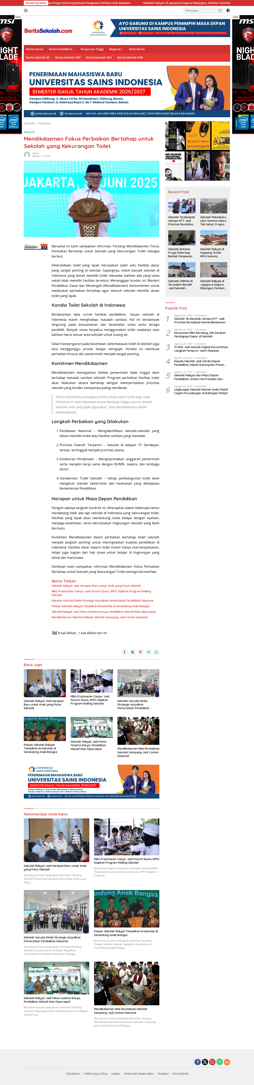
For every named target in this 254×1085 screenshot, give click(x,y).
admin (35, 153)
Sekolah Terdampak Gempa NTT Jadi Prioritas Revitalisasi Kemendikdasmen (181, 220)
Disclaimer (73, 1073)
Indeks (116, 1073)
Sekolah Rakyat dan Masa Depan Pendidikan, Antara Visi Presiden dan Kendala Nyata (198, 377)
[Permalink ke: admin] (27, 154)
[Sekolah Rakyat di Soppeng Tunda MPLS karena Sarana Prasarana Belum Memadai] (213, 237)
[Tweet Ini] (133, 652)
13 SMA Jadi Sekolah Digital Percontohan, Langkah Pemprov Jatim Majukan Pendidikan (201, 348)
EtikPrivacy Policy (96, 1073)
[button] (220, 10)
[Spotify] (219, 1062)
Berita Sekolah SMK (130, 57)
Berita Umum (34, 49)
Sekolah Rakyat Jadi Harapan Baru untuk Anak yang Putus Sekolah (96, 586)
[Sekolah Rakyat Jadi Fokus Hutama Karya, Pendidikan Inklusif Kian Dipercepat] (92, 727)
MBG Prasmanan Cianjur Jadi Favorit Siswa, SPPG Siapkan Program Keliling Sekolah (101, 593)
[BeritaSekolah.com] (48, 30)
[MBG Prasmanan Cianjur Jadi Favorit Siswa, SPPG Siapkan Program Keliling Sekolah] (92, 681)
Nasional (29, 132)
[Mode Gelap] (228, 10)
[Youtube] (212, 1062)
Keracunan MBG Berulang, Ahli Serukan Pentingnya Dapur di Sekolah (200, 334)
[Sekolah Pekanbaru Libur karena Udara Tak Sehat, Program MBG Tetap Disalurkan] (213, 205)
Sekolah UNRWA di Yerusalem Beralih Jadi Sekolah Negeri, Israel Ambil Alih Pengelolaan (181, 284)
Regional (115, 49)
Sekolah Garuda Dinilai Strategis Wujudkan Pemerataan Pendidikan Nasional (102, 600)
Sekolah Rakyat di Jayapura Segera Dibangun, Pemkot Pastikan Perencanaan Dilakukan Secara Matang (167, 3)
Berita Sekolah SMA (99, 57)
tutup (18, 17)
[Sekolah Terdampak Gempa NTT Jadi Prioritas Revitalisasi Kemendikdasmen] (181, 205)
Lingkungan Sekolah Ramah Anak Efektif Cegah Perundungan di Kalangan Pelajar (201, 391)
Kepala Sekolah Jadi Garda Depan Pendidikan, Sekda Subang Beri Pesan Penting (199, 363)
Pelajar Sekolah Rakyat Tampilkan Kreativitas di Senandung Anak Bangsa (101, 606)
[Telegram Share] (148, 652)
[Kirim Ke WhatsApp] (156, 652)
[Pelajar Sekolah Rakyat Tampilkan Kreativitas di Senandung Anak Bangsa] (45, 729)
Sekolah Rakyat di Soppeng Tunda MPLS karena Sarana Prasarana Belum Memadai (212, 252)
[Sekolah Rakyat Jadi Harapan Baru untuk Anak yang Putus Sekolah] (45, 683)
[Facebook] (197, 1062)
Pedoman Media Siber (139, 1073)
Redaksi (163, 1073)
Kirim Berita (137, 49)
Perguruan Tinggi (92, 49)
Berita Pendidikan (60, 49)
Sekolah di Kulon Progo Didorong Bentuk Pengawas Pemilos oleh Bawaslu (180, 252)
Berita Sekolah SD (38, 57)
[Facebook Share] (125, 652)
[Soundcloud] (227, 1062)
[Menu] (26, 10)
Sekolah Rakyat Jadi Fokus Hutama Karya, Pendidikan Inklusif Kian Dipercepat (104, 612)
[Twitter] (205, 1062)
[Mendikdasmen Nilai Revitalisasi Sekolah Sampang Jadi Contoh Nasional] (138, 731)
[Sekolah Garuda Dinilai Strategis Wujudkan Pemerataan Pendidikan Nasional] (138, 683)
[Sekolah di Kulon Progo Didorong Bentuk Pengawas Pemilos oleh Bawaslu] (181, 237)
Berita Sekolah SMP (68, 57)
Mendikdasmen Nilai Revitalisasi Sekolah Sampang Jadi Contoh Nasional (100, 617)
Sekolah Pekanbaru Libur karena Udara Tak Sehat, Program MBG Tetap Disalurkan (213, 220)
